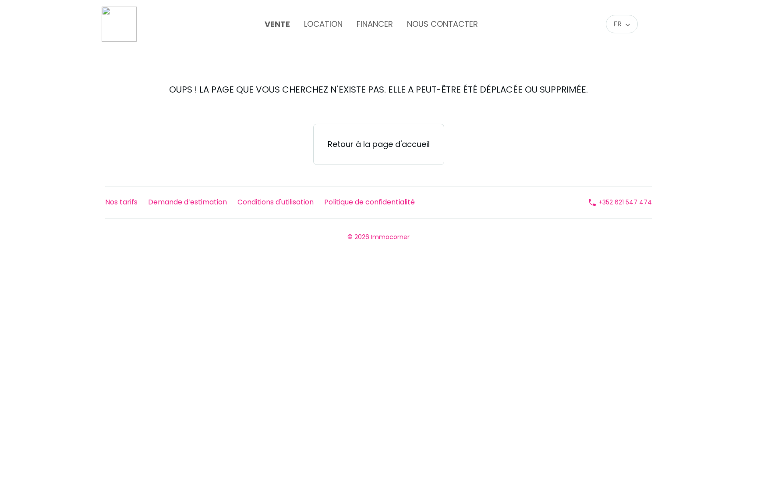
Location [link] (323, 23)
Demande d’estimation (187, 202)
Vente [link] (277, 23)
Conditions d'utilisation (275, 202)
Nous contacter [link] (442, 23)
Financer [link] (375, 23)
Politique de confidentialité (369, 202)
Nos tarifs (121, 202)
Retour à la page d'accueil (379, 144)
